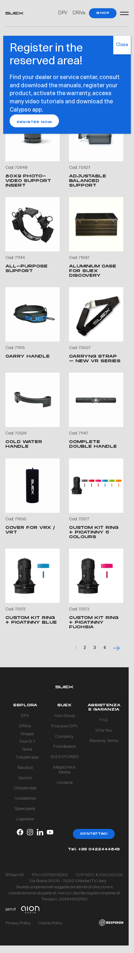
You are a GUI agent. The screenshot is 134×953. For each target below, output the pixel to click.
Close (122, 45)
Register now (34, 122)
